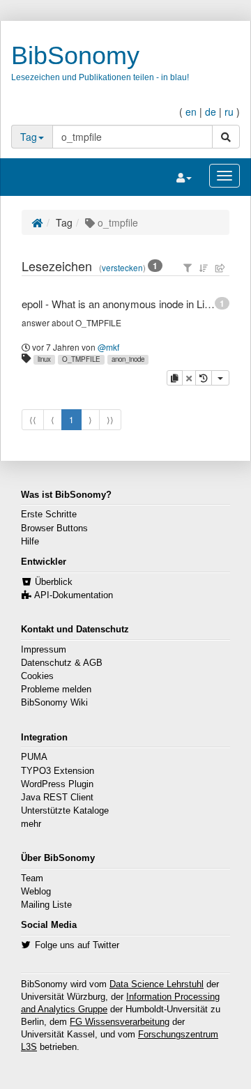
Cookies (37, 676)
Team (32, 878)
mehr (31, 824)
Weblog (36, 892)
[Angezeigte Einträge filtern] (187, 267)
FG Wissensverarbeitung (119, 1022)
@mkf (108, 347)
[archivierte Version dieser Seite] (203, 378)
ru (229, 112)
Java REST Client (57, 797)
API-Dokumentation (73, 595)
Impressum (43, 650)
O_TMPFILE (81, 359)
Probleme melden (56, 689)
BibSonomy (75, 55)
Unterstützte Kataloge (65, 811)
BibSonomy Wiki (54, 703)
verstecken (122, 267)
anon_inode (128, 359)
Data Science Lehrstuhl (156, 984)
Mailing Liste (46, 905)
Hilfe (30, 542)
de (210, 112)
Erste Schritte (49, 514)
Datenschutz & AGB (61, 663)
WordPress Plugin (57, 784)
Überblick (54, 582)
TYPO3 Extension (57, 771)
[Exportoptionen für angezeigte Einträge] (220, 267)
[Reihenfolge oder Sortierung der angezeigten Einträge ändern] (203, 267)
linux (44, 359)
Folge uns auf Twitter (77, 945)
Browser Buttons (54, 528)
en (191, 112)
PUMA (34, 757)
